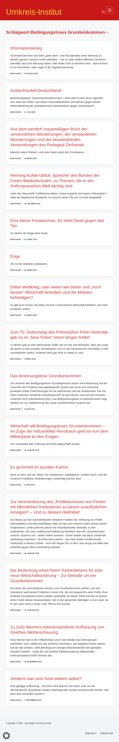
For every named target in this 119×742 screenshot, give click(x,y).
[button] (6, 735)
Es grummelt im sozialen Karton (39, 467)
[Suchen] (103, 12)
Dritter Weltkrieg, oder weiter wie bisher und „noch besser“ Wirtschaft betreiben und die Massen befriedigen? (55, 292)
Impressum (91, 733)
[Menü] (109, 10)
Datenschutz (106, 733)
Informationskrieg (26, 48)
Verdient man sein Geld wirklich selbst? (46, 678)
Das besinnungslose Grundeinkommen (45, 376)
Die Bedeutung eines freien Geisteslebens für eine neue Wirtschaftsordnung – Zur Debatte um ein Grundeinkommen (56, 575)
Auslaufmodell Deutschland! (35, 90)
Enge (15, 256)
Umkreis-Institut (34, 11)
